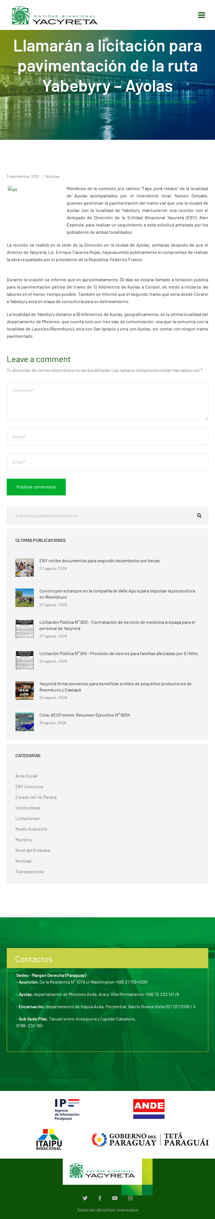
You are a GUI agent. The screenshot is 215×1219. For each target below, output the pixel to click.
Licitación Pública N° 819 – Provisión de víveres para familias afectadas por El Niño (118, 653)
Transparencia (29, 871)
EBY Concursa (29, 786)
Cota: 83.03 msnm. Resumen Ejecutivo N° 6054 (84, 714)
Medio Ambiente (31, 828)
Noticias (44, 101)
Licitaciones (27, 818)
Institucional (27, 807)
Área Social (26, 775)
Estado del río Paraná (36, 797)
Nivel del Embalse (32, 850)
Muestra (23, 839)
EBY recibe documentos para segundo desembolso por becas (99, 560)
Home (24, 101)
